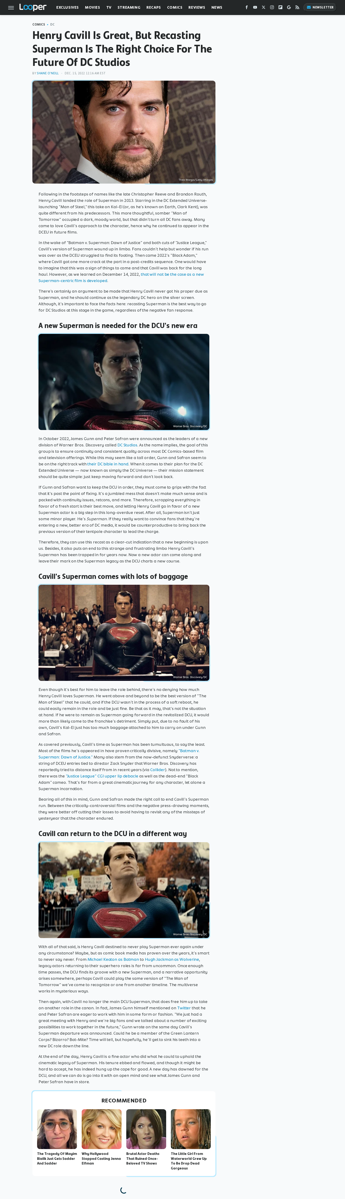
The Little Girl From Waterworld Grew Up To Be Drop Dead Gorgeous (189, 1161)
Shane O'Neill (48, 73)
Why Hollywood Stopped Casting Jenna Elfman (101, 1158)
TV (108, 7)
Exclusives (67, 7)
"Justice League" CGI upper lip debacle (102, 776)
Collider (157, 770)
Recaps (153, 7)
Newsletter (323, 7)
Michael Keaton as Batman (113, 959)
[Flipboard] (280, 8)
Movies (92, 7)
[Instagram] (272, 8)
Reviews (196, 7)
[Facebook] (246, 8)
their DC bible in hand (107, 464)
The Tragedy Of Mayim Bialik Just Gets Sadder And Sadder (57, 1158)
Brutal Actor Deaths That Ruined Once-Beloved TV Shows (142, 1158)
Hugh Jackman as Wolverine (172, 959)
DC (52, 24)
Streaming (129, 7)
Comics (175, 7)
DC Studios (127, 445)
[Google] (289, 8)
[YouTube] (255, 8)
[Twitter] (263, 8)
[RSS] (297, 8)
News (216, 7)
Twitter (184, 1008)
